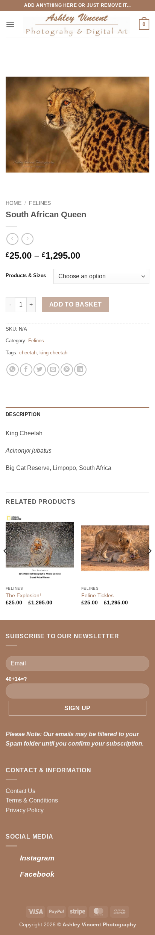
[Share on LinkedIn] (80, 369)
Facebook (37, 874)
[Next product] (12, 239)
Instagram (37, 858)
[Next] (148, 566)
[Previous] (6, 566)
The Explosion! (23, 595)
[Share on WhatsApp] (12, 369)
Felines (40, 203)
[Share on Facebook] (26, 369)
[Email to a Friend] (53, 369)
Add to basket (75, 304)
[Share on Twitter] (39, 369)
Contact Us (20, 791)
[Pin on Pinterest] (67, 369)
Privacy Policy (25, 810)
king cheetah (53, 352)
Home (13, 203)
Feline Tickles (97, 595)
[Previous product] (27, 239)
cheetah (27, 352)
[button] (10, 24)
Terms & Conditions (32, 800)
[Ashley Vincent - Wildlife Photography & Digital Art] (76, 24)
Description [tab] (23, 414)
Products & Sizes (26, 275)
